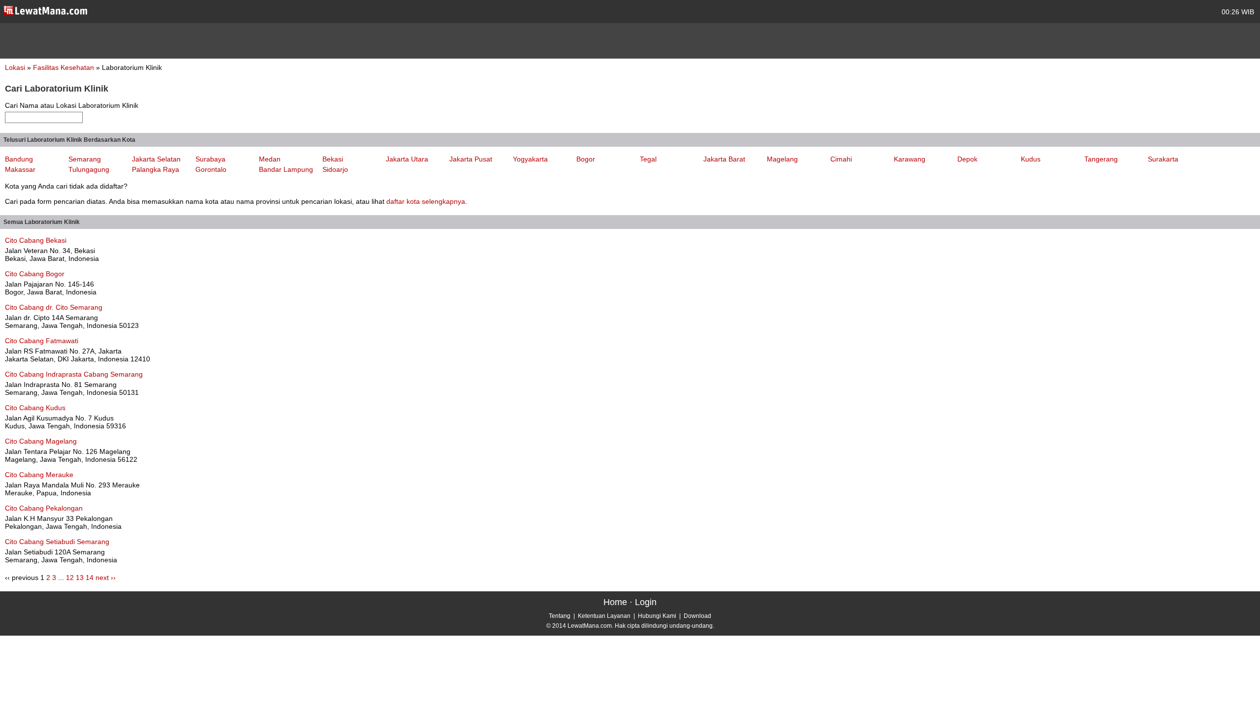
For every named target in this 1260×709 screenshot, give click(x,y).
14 (90, 577)
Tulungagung (88, 169)
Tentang (559, 615)
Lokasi (15, 67)
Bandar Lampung (286, 169)
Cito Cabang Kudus (35, 408)
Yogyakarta (530, 159)
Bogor (585, 159)
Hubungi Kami (657, 615)
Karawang (909, 159)
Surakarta (1163, 159)
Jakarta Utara (407, 159)
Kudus (1030, 159)
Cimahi (841, 159)
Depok (967, 159)
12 (70, 577)
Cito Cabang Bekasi (35, 240)
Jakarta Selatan (156, 159)
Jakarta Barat (724, 159)
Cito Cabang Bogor (34, 274)
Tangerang (1101, 159)
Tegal (648, 159)
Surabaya (210, 159)
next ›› (105, 577)
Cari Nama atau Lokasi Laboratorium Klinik (71, 105)
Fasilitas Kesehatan (64, 67)
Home (615, 602)
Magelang (782, 159)
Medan (270, 159)
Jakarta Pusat (470, 159)
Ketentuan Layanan (604, 615)
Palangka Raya (155, 169)
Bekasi (332, 159)
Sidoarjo (335, 169)
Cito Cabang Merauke (39, 475)
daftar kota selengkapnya (425, 201)
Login (646, 602)
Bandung (19, 159)
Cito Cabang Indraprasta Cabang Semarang (74, 374)
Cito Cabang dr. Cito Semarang (53, 307)
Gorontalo (210, 169)
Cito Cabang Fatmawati (41, 341)
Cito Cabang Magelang (41, 441)
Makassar (20, 169)
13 (80, 577)
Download (697, 615)
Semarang (84, 159)
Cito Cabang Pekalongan (44, 508)
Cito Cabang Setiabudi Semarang (57, 542)
